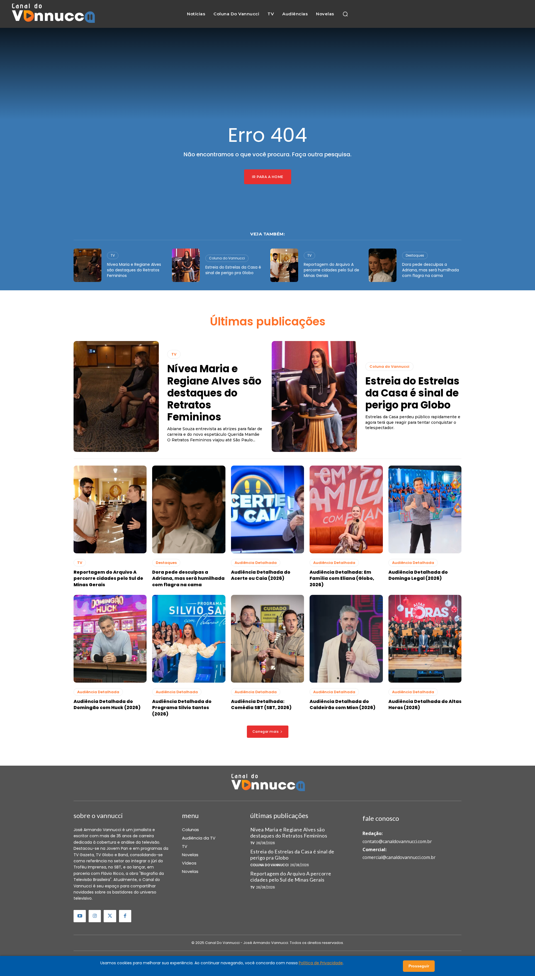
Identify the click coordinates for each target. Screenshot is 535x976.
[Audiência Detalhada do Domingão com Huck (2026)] (110, 639)
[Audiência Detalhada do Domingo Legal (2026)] (424, 509)
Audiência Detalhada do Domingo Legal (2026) (418, 575)
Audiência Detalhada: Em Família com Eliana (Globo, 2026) (342, 578)
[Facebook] (125, 916)
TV (113, 255)
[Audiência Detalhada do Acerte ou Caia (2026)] (267, 509)
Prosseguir (418, 966)
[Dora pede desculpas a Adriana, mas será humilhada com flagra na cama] (383, 265)
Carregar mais (265, 731)
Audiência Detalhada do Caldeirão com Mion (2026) (342, 704)
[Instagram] (95, 916)
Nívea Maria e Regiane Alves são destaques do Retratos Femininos (134, 270)
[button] (345, 14)
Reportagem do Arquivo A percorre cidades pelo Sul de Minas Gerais (331, 270)
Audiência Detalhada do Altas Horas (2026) (424, 704)
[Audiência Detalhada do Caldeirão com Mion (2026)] (346, 639)
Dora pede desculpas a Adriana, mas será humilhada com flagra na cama (430, 270)
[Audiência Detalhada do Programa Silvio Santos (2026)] (188, 639)
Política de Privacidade (321, 963)
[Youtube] (80, 916)
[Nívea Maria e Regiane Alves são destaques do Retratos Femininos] (87, 265)
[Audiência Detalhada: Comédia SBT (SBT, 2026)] (267, 639)
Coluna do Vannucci (227, 258)
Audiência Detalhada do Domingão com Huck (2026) (107, 704)
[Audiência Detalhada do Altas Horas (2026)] (424, 639)
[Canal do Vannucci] (267, 783)
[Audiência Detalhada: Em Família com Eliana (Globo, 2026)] (346, 509)
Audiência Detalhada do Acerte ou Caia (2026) (260, 575)
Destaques (415, 255)
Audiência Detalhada (256, 562)
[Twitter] (110, 916)
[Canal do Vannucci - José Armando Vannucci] (53, 14)
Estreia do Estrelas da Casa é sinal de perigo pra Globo (233, 270)
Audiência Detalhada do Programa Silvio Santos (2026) (181, 707)
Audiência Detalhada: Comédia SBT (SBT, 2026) (261, 704)
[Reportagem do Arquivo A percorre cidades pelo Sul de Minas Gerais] (284, 265)
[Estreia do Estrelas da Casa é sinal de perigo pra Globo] (186, 265)
